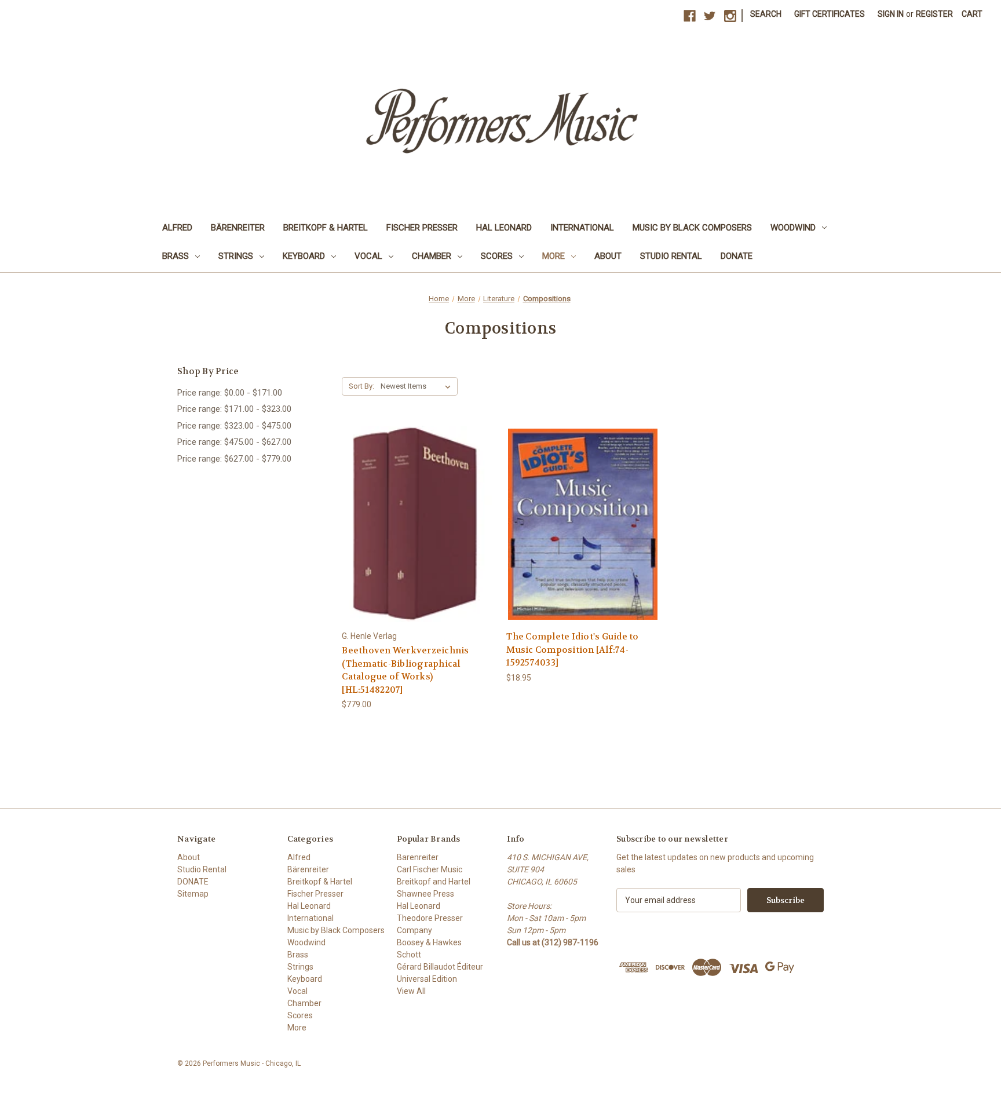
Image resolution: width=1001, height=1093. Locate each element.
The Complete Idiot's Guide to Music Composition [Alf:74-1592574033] (572, 649)
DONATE (736, 256)
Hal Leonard (504, 227)
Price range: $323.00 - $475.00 (234, 426)
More (553, 256)
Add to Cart (418, 534)
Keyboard (304, 256)
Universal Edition (427, 979)
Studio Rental (671, 256)
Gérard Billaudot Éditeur (440, 966)
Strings (235, 256)
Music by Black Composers (692, 227)
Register (934, 14)
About (608, 256)
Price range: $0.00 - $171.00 (229, 393)
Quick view (417, 513)
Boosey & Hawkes (429, 942)
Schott (409, 954)
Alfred (177, 227)
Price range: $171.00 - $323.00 (234, 409)
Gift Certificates (829, 14)
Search (765, 14)
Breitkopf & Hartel (325, 227)
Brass (175, 256)
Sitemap (193, 893)
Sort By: (361, 386)
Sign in (891, 14)
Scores (497, 256)
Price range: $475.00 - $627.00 (234, 442)
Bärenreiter (238, 227)
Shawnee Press (425, 893)
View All (411, 991)
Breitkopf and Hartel (433, 881)
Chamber (431, 256)
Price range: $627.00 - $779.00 (234, 459)
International (582, 227)
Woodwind (793, 227)
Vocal (368, 256)
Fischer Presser (422, 227)
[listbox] (418, 386)
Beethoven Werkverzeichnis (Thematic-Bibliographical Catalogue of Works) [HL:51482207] (405, 670)
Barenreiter (418, 857)
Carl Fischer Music (429, 869)
